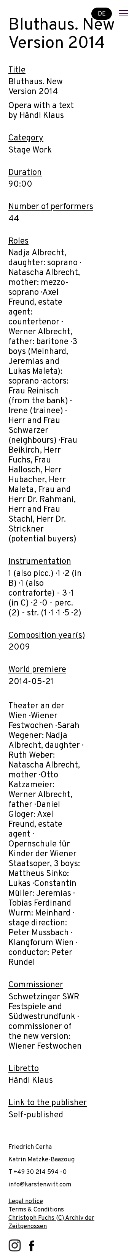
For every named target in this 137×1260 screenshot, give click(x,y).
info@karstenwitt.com (39, 1185)
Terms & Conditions (36, 1210)
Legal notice (25, 1201)
